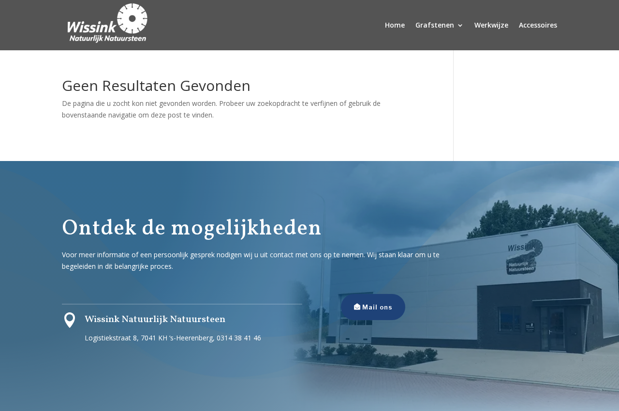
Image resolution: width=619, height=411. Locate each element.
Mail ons (377, 307)
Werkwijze (491, 24)
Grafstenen (434, 24)
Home (395, 24)
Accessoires (538, 24)
